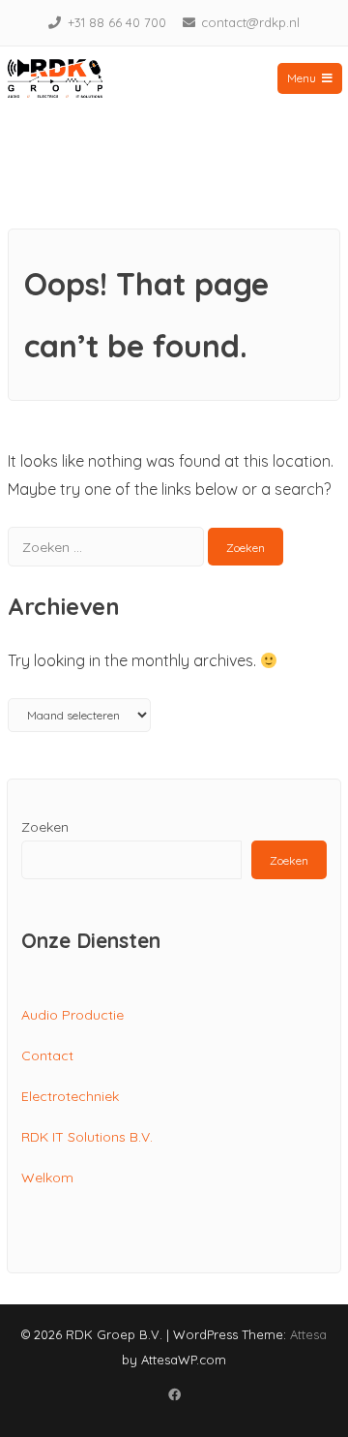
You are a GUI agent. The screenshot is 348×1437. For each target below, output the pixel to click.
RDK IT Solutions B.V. (87, 1137)
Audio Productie (72, 1015)
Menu (301, 78)
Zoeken (45, 827)
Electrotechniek (70, 1096)
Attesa (308, 1334)
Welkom (47, 1177)
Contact (47, 1055)
